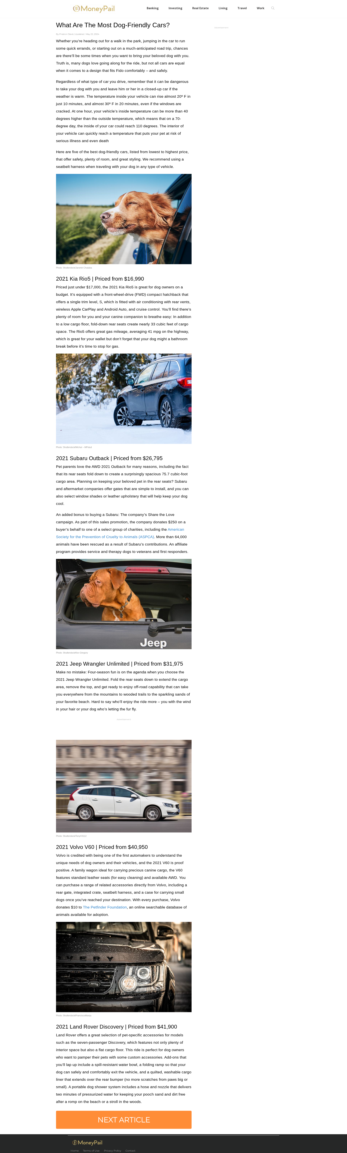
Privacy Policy (112, 1150)
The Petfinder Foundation (105, 907)
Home (74, 1150)
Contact (130, 1150)
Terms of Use (91, 1150)
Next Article (124, 1119)
